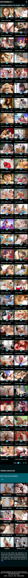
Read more (3, 562)
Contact (5, 575)
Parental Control (20, 575)
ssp (2, 479)
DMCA (15, 575)
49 (23, 463)
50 (26, 463)
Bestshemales (7, 2)
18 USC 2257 (10, 575)
